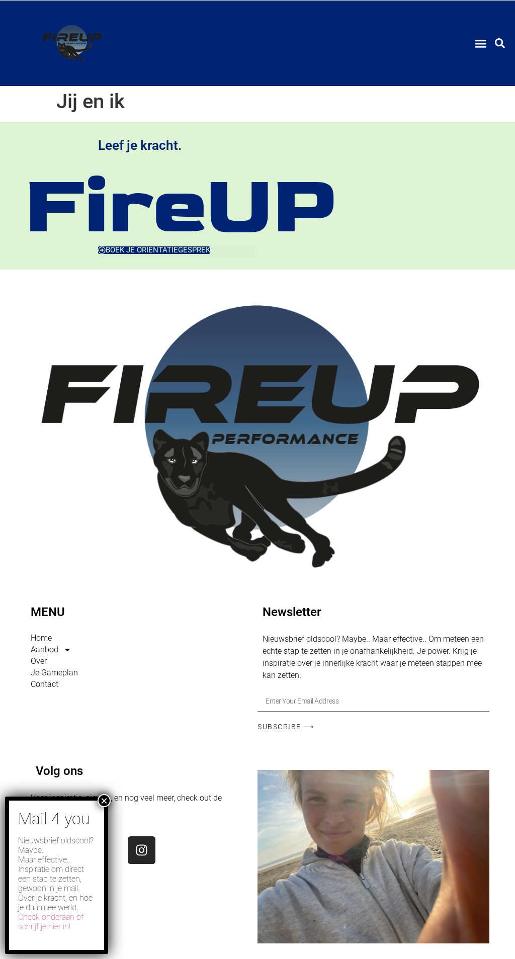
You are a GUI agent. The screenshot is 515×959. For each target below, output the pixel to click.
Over (39, 661)
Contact (44, 684)
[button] (480, 43)
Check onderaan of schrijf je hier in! (50, 921)
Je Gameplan (54, 672)
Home (41, 638)
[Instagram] (141, 850)
